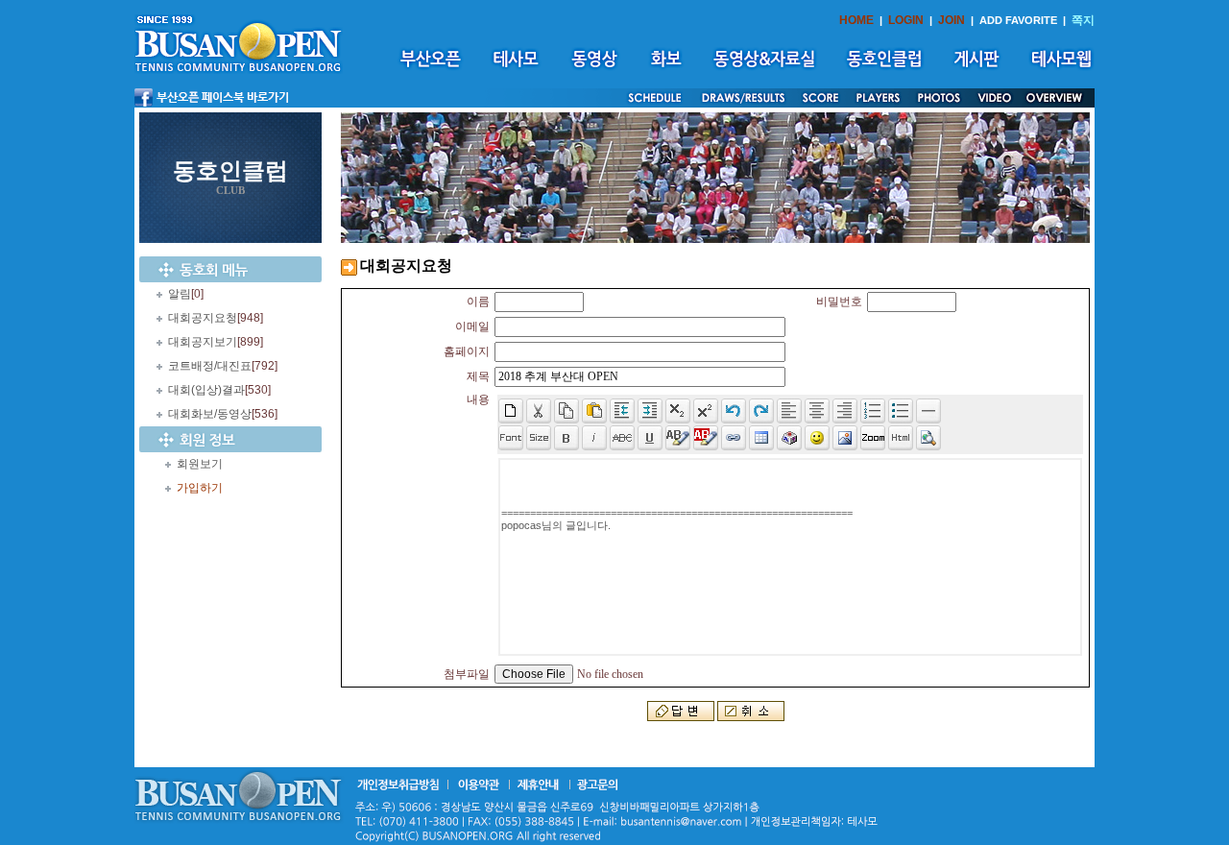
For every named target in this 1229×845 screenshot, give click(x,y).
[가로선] (928, 410)
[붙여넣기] (594, 410)
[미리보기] (928, 437)
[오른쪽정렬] (844, 410)
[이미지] (844, 437)
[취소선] (622, 437)
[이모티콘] (817, 437)
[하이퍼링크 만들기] (733, 437)
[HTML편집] (900, 437)
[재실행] (761, 410)
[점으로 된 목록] (900, 410)
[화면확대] (872, 437)
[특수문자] (789, 437)
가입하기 (200, 488)
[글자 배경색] (705, 437)
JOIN (951, 20)
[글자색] (677, 437)
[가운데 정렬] (817, 410)
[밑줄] (650, 437)
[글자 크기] (538, 437)
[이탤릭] (594, 437)
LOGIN (906, 20)
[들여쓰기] (650, 410)
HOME (856, 20)
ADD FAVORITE (1018, 20)
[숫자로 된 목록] (872, 410)
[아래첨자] (705, 410)
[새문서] (510, 410)
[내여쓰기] (622, 410)
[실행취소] (733, 410)
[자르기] (538, 410)
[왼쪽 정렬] (789, 410)
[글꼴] (510, 437)
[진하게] (566, 437)
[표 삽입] (761, 437)
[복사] (566, 410)
